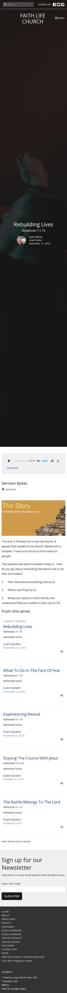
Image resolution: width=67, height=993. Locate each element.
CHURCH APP (9, 949)
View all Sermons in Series (16, 841)
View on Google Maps (14, 988)
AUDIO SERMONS (12, 930)
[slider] (20, 460)
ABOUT (6, 915)
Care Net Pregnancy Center (17, 960)
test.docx (11, 489)
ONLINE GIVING (11, 941)
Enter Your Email (11, 883)
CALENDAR (8, 926)
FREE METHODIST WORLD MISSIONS (23, 957)
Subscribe (12, 896)
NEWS (5, 953)
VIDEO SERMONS (11, 934)
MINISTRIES (8, 919)
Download (12, 467)
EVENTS (6, 922)
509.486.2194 (44, 4)
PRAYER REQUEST (12, 938)
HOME (5, 911)
